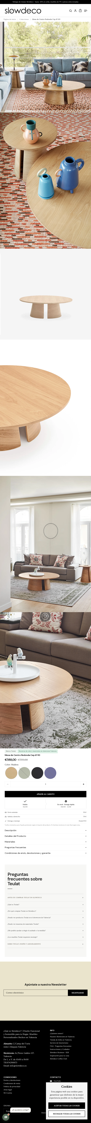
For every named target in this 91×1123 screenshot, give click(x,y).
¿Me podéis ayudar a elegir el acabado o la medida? (27, 931)
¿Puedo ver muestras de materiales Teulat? (23, 924)
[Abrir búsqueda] (70, 11)
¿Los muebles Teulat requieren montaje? (22, 937)
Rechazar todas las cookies (66, 1114)
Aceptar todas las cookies (67, 1106)
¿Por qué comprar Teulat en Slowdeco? (22, 911)
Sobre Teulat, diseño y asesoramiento (24, 944)
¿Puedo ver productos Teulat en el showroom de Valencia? (29, 918)
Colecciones (24, 19)
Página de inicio (10, 19)
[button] (11, 773)
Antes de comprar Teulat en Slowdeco (25, 897)
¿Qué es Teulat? (13, 905)
